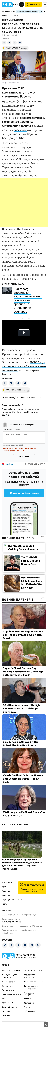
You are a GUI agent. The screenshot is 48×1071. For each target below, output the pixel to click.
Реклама (6, 895)
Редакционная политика (13, 899)
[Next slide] (44, 11)
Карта (4, 904)
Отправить (24, 456)
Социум (27, 994)
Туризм (27, 1007)
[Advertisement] (24, 202)
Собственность (30, 1011)
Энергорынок (8, 986)
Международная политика (9, 976)
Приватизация (8, 990)
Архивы (5, 887)
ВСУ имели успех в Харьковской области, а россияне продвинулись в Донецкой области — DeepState (22, 862)
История (27, 999)
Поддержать (35, 4)
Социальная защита (33, 970)
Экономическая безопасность (31, 987)
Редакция (6, 891)
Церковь (6, 1011)
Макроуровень (8, 982)
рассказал (20, 130)
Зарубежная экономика (29, 976)
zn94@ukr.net (36, 926)
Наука (5, 998)
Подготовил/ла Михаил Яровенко (19, 397)
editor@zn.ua (7, 933)
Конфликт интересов (33, 982)
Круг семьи (29, 1003)
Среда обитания (9, 1007)
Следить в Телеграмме (26, 493)
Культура (6, 1015)
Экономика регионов (11, 994)
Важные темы (8, 11)
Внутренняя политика (12, 970)
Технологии (7, 1003)
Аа (22, 4)
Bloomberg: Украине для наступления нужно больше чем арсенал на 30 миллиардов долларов (28, 300)
